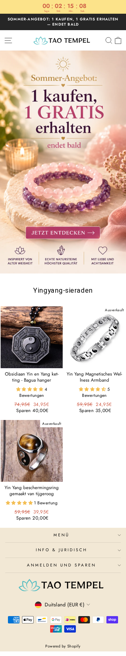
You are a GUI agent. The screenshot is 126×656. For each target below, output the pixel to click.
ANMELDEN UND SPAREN (61, 565)
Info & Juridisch (61, 550)
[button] (30, 389)
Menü (61, 535)
